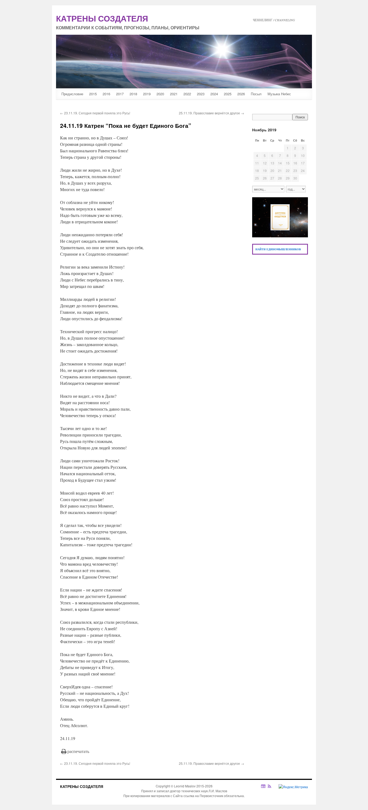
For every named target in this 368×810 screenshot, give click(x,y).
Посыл (256, 93)
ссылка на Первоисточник (203, 795)
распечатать (78, 751)
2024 (214, 93)
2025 (227, 93)
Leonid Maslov (185, 786)
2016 (106, 93)
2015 (93, 93)
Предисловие (72, 93)
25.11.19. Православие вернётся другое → (211, 113)
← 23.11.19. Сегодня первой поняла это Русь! (95, 113)
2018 (133, 93)
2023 (200, 93)
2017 (120, 93)
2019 (147, 93)
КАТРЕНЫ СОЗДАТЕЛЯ (81, 786)
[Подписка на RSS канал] (272, 786)
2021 (174, 93)
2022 (187, 93)
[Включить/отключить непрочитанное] (263, 786)
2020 (160, 93)
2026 (241, 93)
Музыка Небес (279, 93)
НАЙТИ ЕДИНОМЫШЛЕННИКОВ (278, 249)
